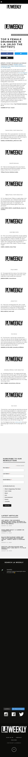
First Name (6, 468)
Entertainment (9, 497)
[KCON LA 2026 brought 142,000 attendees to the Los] (14, 655)
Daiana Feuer (4, 50)
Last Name (6, 474)
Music (6, 493)
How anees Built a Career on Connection (12, 530)
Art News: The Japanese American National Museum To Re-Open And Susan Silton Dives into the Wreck (13, 522)
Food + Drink (8, 491)
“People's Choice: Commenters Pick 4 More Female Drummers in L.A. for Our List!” (13, 66)
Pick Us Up (9, 737)
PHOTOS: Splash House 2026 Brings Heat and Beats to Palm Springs (13, 548)
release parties (18, 422)
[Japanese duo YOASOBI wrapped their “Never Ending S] (14, 627)
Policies (14, 740)
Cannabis (7, 501)
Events (6, 499)
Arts (6, 495)
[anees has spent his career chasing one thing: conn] (14, 593)
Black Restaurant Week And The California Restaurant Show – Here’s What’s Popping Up (13, 538)
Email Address (7, 480)
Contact (19, 737)
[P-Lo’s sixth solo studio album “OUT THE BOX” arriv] (14, 687)
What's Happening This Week (13, 489)
